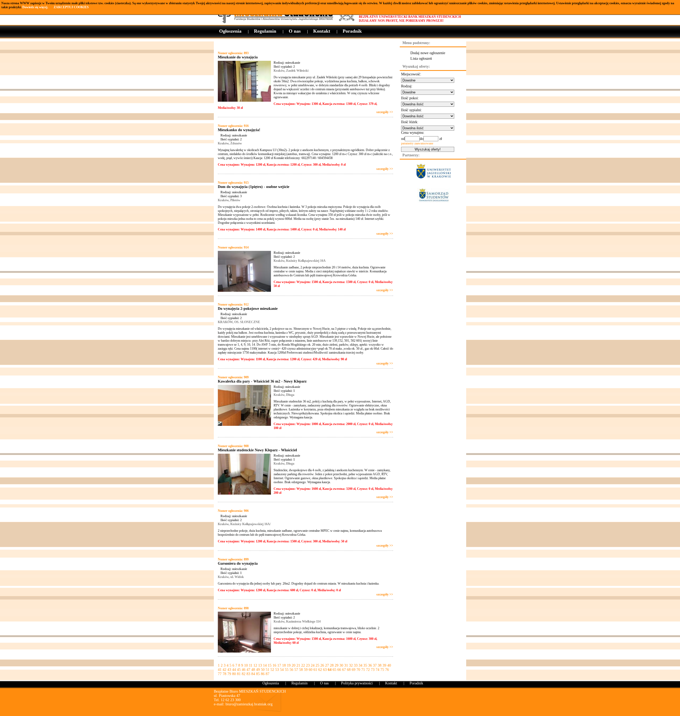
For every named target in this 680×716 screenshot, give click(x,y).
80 (234, 674)
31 (346, 665)
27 (327, 665)
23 (308, 665)
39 (384, 665)
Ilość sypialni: (411, 110)
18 (284, 665)
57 (296, 670)
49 (258, 670)
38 (379, 665)
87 (267, 674)
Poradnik (352, 31)
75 (382, 670)
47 (248, 670)
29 (336, 665)
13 (260, 665)
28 (332, 665)
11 (250, 665)
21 (298, 665)
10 (246, 665)
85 (258, 674)
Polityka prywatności (357, 683)
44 (234, 670)
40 (389, 665)
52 (272, 670)
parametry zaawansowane (417, 143)
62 (320, 670)
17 (279, 665)
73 (373, 670)
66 (339, 670)
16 (274, 665)
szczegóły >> (384, 112)
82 (243, 674)
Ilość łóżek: (409, 122)
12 (255, 665)
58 (301, 670)
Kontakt (321, 31)
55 (286, 670)
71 (363, 670)
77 (220, 674)
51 (267, 670)
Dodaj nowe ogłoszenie (427, 53)
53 (277, 670)
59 (306, 670)
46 (243, 670)
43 (229, 670)
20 (293, 665)
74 (377, 670)
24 (312, 665)
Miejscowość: (411, 74)
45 (239, 670)
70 (358, 670)
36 (370, 665)
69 (353, 670)
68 (349, 670)
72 (368, 670)
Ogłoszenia (230, 31)
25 (317, 665)
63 (325, 670)
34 (360, 665)
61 (315, 670)
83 (248, 674)
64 (330, 670)
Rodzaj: (407, 86)
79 (229, 674)
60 (310, 670)
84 (253, 674)
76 (387, 670)
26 (322, 665)
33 (356, 665)
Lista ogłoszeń (421, 59)
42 (224, 670)
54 (282, 670)
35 (365, 665)
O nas (295, 31)
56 (291, 670)
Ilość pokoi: (410, 98)
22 (303, 665)
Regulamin (265, 31)
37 (375, 665)
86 (263, 674)
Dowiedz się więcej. (35, 7)
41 (220, 670)
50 (263, 670)
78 (224, 674)
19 (289, 665)
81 (239, 674)
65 (334, 670)
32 (351, 665)
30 (341, 665)
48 (253, 670)
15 (269, 665)
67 (344, 670)
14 (265, 665)
